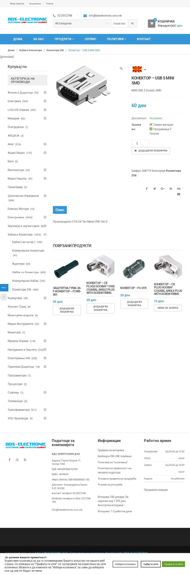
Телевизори (15, 401)
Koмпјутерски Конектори (28, 250)
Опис (59, 210)
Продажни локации (156, 489)
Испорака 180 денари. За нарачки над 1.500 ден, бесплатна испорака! (113, 501)
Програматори (17, 375)
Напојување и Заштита (22, 349)
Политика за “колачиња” (113, 462)
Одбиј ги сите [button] (150, 564)
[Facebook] (9, 460)
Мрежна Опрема (18, 341)
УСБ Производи (18, 418)
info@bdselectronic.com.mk (67, 509)
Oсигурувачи (16, 127)
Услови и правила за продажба (117, 478)
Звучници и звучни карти (23, 226)
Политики (115, 39)
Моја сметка (17, 3)
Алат (11, 144)
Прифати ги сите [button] (173, 564)
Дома (17, 39)
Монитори (14, 332)
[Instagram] (17, 460)
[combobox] (120, 23)
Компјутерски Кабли (25, 280)
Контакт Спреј (17, 306)
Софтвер (13, 392)
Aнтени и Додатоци (20, 92)
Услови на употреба (110, 484)
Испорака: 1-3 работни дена (115, 511)
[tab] (60, 210)
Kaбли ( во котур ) (23, 242)
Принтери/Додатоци (21, 366)
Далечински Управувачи (23, 195)
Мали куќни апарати (20, 315)
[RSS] (25, 460)
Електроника (16, 217)
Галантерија (15, 187)
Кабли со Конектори (25, 272)
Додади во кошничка (152, 150)
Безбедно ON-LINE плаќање (115, 456)
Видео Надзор (17, 178)
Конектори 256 (55, 50)
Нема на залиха (168, 307)
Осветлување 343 (19, 358)
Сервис (90, 39)
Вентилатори (16, 170)
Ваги (11, 161)
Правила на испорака (111, 450)
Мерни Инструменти (20, 324)
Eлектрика (14, 101)
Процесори (15, 384)
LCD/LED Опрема (18, 110)
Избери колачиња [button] (125, 564)
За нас (38, 39)
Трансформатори (19, 409)
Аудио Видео (16, 152)
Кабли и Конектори (30, 50)
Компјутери (15, 298)
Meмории (13, 118)
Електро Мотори (18, 208)
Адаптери (18, 263)
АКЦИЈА (13, 135)
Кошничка (35, 3)
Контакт (144, 39)
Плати (49, 3)
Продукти (63, 39)
